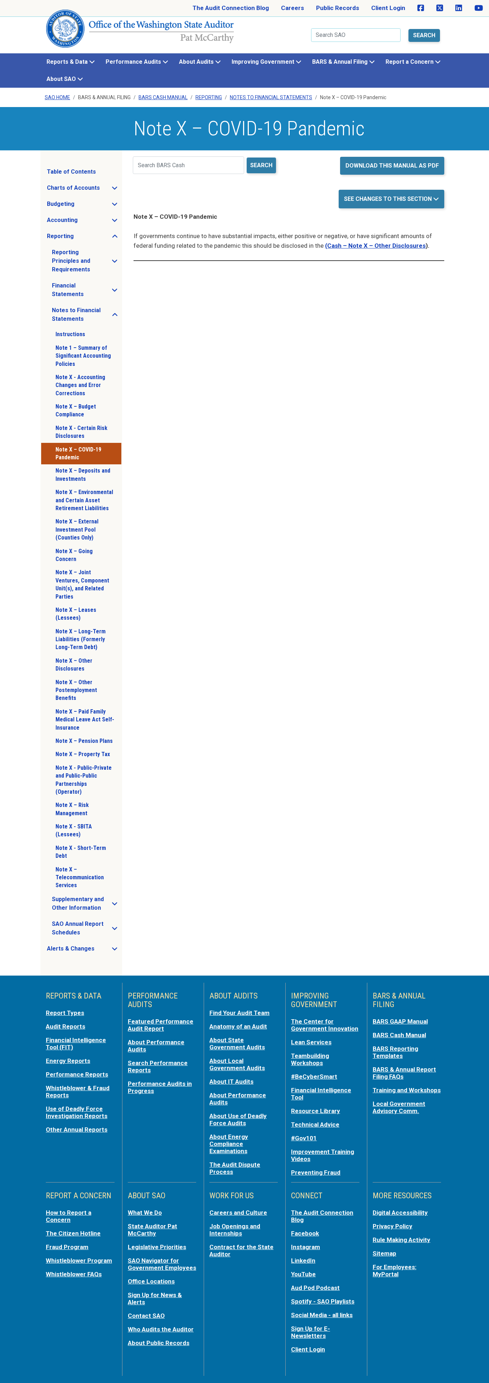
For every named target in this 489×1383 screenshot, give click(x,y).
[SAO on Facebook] (420, 8)
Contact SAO (146, 1315)
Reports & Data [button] (68, 61)
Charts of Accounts (84, 189)
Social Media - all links (322, 1315)
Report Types (65, 1012)
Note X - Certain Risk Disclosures (81, 432)
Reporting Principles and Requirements (86, 261)
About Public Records (158, 1342)
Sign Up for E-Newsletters (310, 1332)
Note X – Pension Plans (84, 741)
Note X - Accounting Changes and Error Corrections (80, 385)
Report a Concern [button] (410, 61)
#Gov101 (304, 1138)
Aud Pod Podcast (315, 1287)
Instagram (305, 1247)
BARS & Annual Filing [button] (340, 61)
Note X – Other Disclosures (73, 664)
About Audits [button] (197, 61)
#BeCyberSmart (314, 1076)
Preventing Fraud (315, 1172)
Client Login (388, 7)
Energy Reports (68, 1060)
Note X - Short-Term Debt (80, 852)
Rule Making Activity (401, 1239)
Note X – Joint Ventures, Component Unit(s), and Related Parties (82, 584)
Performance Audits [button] (134, 61)
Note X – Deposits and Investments (82, 474)
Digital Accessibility (400, 1212)
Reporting (208, 97)
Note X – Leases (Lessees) (75, 613)
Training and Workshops (407, 1090)
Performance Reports (77, 1074)
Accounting (84, 222)
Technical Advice (315, 1124)
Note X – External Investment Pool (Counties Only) (76, 529)
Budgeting (82, 205)
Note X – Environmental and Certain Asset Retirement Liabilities (84, 500)
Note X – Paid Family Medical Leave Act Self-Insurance (84, 719)
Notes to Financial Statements (86, 314)
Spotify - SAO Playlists (322, 1301)
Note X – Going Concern (74, 555)
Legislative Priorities (157, 1247)
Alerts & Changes (84, 950)
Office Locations (151, 1281)
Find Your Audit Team (239, 1012)
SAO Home (57, 97)
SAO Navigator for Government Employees (162, 1264)
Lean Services (311, 1042)
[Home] (140, 31)
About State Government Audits (237, 1043)
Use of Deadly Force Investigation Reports (76, 1112)
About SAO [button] (62, 79)
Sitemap (384, 1253)
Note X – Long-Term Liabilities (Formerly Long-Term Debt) (80, 639)
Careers (292, 7)
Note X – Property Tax (82, 754)
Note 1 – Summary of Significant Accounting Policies (83, 355)
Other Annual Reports (76, 1129)
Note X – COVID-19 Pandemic (78, 453)
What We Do (145, 1212)
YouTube (303, 1274)
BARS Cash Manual (163, 97)
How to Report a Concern (68, 1216)
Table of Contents (71, 171)
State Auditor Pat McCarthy (152, 1230)
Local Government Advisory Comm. (399, 1107)
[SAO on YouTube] (478, 8)
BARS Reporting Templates (395, 1052)
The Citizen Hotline (73, 1233)
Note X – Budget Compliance (75, 410)
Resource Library (315, 1110)
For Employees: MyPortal (394, 1270)
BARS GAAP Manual (400, 1021)
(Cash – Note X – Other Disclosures (375, 245)
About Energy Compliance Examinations (228, 1144)
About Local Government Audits (237, 1064)
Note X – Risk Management (72, 809)
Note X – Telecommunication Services (79, 877)
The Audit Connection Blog (231, 7)
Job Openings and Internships (234, 1230)
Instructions (70, 334)
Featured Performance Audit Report (160, 1025)
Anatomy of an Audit (238, 1026)
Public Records (337, 7)
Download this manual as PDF (392, 165)
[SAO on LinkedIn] (458, 8)
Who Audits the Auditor (161, 1329)
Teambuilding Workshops (310, 1059)
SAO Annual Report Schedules (86, 928)
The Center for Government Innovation (324, 1025)
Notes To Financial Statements (271, 97)
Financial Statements (86, 290)
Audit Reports (65, 1026)
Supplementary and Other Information (86, 903)
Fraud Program (67, 1247)
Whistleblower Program (79, 1260)
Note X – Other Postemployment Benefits (76, 690)
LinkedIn (303, 1260)
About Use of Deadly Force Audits (238, 1119)
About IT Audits (231, 1081)
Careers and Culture (238, 1212)
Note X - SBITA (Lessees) (73, 830)
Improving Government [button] (264, 61)
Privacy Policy (392, 1226)
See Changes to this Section (388, 198)
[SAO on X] (439, 8)
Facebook (305, 1233)
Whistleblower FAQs (74, 1274)
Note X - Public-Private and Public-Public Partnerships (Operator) (83, 779)
